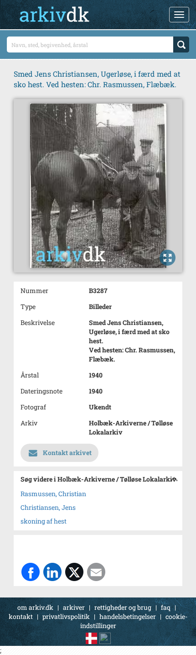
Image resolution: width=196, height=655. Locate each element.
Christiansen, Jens (48, 507)
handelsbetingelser (127, 616)
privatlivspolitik (66, 616)
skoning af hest (44, 521)
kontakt (21, 616)
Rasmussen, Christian (53, 493)
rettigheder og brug (122, 607)
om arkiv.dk (35, 607)
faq (165, 607)
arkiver (74, 607)
